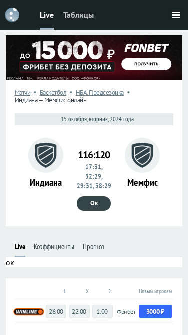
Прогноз (93, 246)
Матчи (23, 92)
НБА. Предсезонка (100, 92)
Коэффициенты (54, 246)
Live (47, 15)
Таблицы (78, 15)
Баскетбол (53, 92)
